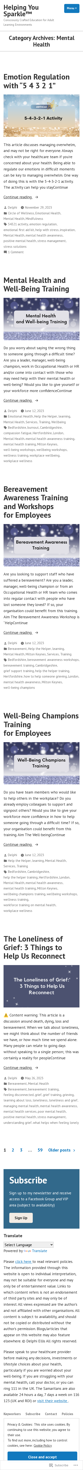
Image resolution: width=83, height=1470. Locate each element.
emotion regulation (43, 224)
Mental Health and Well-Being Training (36, 284)
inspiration (67, 230)
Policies (67, 1414)
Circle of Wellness (21, 213)
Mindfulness (34, 219)
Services (31, 422)
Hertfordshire (42, 433)
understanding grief (18, 1123)
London (58, 433)
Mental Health (14, 219)
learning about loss (17, 1100)
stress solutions (15, 246)
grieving (68, 1095)
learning (64, 416)
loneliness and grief (63, 1100)
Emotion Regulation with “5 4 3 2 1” (37, 81)
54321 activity (18, 224)
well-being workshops (19, 450)
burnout (33, 427)
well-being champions (19, 687)
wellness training (16, 455)
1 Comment (16, 252)
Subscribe (32, 1414)
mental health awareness (44, 235)
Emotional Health (47, 213)
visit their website (52, 1400)
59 (40, 1150)
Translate (39, 1250)
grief (38, 1095)
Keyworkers (12, 1414)
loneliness (40, 1100)
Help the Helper (45, 416)
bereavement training (19, 665)
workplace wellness (18, 461)
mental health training (20, 444)
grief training (52, 1095)
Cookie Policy (43, 1445)
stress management (51, 241)
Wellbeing (58, 422)
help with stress (47, 230)
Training (44, 422)
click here (23, 1261)
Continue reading (18, 197)
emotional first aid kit (19, 230)
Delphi (12, 207)
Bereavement (17, 649)
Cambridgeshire (51, 427)
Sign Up (21, 1217)
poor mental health (52, 1111)
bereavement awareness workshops (53, 660)
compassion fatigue (17, 433)
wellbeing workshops (52, 450)
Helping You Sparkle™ (21, 10)
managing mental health (21, 1106)
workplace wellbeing (45, 455)
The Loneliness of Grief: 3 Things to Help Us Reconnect (34, 947)
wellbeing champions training (24, 894)
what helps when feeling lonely (56, 1123)
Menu (73, 8)
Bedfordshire (17, 427)
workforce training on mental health (30, 905)
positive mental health (20, 241)
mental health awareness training (50, 439)
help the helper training (52, 671)
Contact (51, 1414)
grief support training (19, 671)
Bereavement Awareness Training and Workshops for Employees (36, 502)
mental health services (20, 1111)
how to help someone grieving (45, 676)
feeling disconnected (19, 1095)
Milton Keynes (47, 444)
